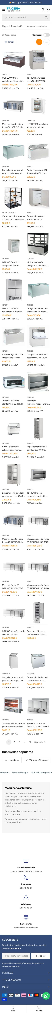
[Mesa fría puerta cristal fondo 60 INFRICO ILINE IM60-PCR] (13, 106)
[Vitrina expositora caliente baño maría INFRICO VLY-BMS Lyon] (13, 428)
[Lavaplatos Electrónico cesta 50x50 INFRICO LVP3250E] (38, 336)
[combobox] (26, 17)
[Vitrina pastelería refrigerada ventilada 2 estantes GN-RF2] (38, 244)
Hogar (5, 26)
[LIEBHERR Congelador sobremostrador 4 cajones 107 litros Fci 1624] (38, 106)
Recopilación (17, 26)
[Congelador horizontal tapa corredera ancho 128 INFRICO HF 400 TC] (38, 290)
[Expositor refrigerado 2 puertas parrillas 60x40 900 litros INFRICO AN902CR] (13, 474)
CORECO (5, 74)
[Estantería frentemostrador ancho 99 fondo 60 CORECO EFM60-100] (38, 382)
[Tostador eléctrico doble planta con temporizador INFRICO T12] (13, 705)
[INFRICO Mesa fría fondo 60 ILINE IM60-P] (13, 613)
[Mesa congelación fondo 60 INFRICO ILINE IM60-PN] (38, 567)
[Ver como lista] (46, 42)
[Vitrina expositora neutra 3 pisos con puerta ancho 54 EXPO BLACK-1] (13, 198)
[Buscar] (46, 17)
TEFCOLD (6, 674)
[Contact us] (46, 996)
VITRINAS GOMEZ (9, 213)
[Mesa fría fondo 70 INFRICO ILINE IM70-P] (13, 567)
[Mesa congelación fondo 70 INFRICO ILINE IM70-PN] (38, 521)
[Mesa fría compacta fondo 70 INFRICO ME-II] (38, 705)
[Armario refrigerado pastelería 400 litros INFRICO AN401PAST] (38, 613)
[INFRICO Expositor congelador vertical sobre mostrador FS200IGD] (13, 244)
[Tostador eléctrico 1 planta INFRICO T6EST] (13, 382)
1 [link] (8, 742)
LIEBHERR (31, 121)
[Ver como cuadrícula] (39, 42)
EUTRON (30, 259)
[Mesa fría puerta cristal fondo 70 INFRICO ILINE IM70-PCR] (13, 521)
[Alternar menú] (3, 9)
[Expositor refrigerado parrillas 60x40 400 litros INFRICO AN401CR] (38, 428)
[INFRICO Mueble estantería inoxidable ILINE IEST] (38, 474)
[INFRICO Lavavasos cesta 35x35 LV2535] (38, 59)
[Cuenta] (43, 9)
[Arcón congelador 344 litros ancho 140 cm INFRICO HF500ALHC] (13, 336)
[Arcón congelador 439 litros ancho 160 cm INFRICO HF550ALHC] (38, 152)
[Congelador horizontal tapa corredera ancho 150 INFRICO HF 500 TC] (13, 152)
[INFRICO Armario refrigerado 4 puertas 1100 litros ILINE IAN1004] (13, 290)
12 (30, 742)
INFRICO (30, 74)
